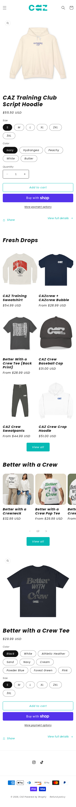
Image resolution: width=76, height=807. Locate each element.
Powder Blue (15, 670)
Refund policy (57, 796)
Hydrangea (31, 150)
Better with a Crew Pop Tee (47, 511)
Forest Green (43, 670)
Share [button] (11, 220)
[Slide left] (30, 531)
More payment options (38, 206)
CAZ (22, 796)
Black (10, 654)
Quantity (8, 167)
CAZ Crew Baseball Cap (51, 361)
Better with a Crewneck (14, 511)
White (11, 158)
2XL (55, 127)
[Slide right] (46, 531)
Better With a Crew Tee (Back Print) (17, 363)
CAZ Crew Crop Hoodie (53, 429)
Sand (10, 662)
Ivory (10, 150)
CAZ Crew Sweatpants (14, 429)
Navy (27, 662)
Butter (29, 158)
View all (38, 447)
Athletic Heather (53, 654)
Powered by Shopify (35, 796)
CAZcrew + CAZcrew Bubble (54, 298)
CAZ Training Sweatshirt (15, 298)
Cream (45, 662)
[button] (5, 8)
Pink (65, 670)
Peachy (54, 150)
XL (42, 127)
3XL (9, 136)
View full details (58, 218)
